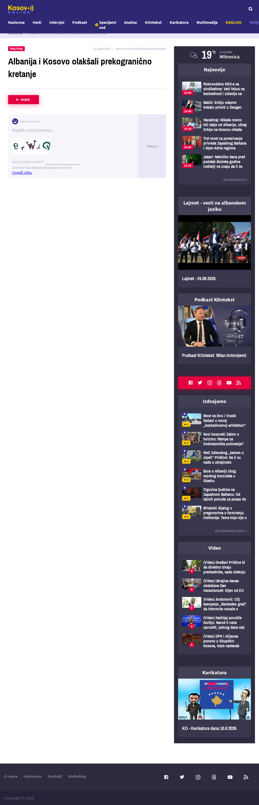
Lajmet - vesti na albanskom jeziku (214, 205)
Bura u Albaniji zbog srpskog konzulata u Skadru (214, 476)
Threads (219, 382)
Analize (130, 22)
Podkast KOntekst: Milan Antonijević (214, 335)
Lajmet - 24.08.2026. (214, 251)
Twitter (200, 382)
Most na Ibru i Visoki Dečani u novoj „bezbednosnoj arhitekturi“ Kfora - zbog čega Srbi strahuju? (214, 420)
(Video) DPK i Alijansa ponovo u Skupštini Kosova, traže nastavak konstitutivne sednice (214, 641)
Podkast (79, 22)
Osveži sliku (22, 172)
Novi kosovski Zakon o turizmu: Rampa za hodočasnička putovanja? (214, 439)
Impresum (33, 776)
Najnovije (214, 69)
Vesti (37, 22)
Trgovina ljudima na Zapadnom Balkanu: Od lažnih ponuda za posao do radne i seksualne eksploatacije (214, 494)
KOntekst (153, 22)
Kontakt (55, 776)
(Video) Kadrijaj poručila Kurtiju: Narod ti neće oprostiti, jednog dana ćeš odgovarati (214, 622)
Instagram (209, 382)
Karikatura (179, 22)
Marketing (77, 776)
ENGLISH (234, 22)
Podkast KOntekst (215, 299)
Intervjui (56, 22)
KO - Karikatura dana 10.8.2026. (214, 708)
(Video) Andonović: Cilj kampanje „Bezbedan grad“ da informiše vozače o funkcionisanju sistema (214, 604)
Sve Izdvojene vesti (230, 531)
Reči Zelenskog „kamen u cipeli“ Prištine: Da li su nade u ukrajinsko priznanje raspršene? (214, 457)
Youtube (229, 382)
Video (214, 548)
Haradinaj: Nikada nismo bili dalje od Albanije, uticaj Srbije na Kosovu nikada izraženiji (214, 125)
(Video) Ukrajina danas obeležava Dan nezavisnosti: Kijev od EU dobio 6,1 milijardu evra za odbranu (214, 585)
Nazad (25, 99)
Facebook (190, 382)
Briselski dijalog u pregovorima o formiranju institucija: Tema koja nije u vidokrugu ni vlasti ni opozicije (214, 513)
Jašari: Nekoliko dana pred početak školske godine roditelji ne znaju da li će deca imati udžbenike (214, 161)
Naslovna (16, 22)
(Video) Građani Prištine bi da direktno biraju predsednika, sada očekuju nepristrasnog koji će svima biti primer (214, 567)
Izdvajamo (214, 401)
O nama (10, 776)
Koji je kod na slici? (28, 161)
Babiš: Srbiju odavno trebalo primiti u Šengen (214, 107)
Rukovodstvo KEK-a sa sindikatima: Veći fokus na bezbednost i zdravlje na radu (214, 89)
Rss (238, 382)
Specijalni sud (107, 25)
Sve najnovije (234, 180)
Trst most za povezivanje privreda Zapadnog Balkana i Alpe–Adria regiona (214, 143)
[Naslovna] (20, 9)
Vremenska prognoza (214, 55)
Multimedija (207, 22)
